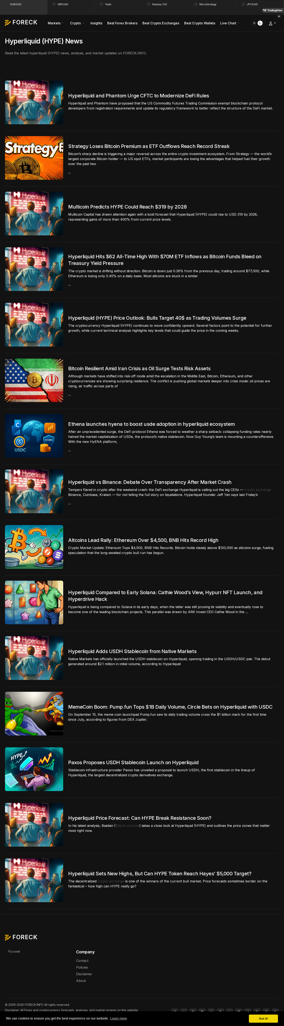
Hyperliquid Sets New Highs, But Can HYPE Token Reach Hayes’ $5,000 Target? (159, 874)
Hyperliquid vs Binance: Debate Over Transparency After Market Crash (150, 482)
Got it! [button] (263, 1018)
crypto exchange (257, 490)
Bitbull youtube (127, 826)
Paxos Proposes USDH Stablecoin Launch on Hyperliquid (133, 762)
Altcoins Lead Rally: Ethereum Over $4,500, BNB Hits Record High (143, 540)
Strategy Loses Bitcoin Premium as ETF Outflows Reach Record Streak (149, 146)
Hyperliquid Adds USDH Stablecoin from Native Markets (132, 651)
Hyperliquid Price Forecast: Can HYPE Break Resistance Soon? (139, 818)
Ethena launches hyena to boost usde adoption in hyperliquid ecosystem (151, 424)
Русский (14, 951)
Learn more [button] (118, 1018)
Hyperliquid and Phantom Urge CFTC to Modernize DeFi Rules (138, 96)
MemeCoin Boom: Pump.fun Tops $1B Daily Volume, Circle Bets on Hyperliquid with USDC (170, 707)
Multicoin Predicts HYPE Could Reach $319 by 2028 (127, 207)
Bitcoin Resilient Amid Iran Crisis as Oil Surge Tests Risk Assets (139, 368)
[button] (56, 23)
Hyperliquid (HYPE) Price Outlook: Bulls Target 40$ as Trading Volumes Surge (157, 318)
